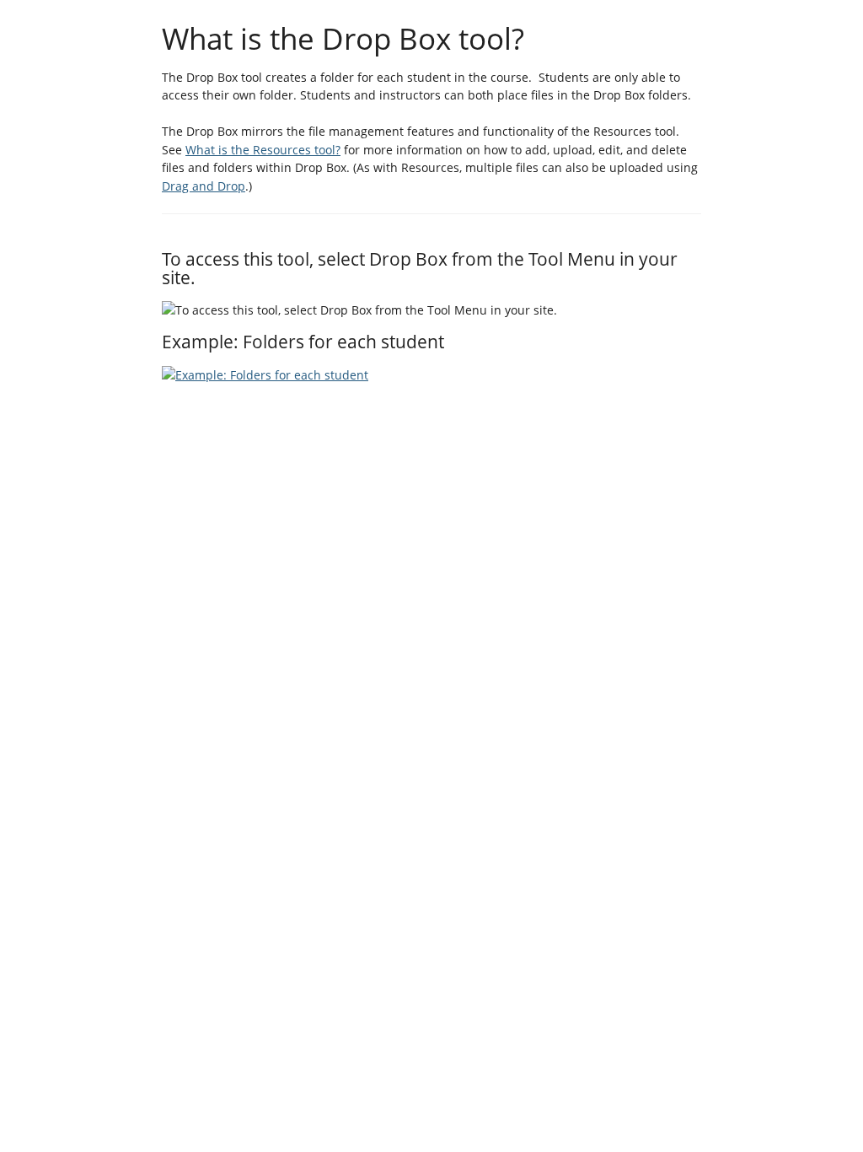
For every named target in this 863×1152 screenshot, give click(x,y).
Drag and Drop (203, 186)
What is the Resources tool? (262, 150)
